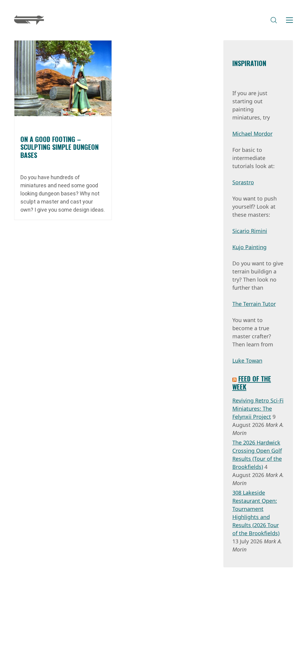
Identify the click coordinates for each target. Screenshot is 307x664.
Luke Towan (247, 360)
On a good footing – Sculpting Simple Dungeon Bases (59, 147)
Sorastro (243, 182)
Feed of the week (251, 382)
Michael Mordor (252, 133)
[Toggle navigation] (289, 20)
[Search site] (273, 20)
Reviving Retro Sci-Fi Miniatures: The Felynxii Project (258, 408)
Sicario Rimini (249, 230)
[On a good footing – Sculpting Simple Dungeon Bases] (63, 78)
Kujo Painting (249, 247)
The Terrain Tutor (254, 303)
